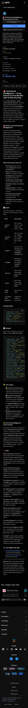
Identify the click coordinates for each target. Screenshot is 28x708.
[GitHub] (12, 649)
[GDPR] (11, 659)
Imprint (14, 687)
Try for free (14, 26)
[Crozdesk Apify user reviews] (21, 673)
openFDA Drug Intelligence (13, 551)
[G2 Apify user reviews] (7, 673)
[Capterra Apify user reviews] (21, 668)
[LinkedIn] (3, 649)
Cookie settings (8, 704)
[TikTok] (25, 649)
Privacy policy (14, 694)
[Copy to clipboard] (22, 311)
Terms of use (14, 690)
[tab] (6, 86)
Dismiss (17, 704)
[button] (14, 612)
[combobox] (14, 29)
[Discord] (20, 649)
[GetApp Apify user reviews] (5, 668)
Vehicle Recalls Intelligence (13, 555)
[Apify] (6, 3)
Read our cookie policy (9, 701)
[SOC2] (17, 659)
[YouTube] (16, 649)
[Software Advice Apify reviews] (12, 668)
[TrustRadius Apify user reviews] (14, 673)
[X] (7, 649)
